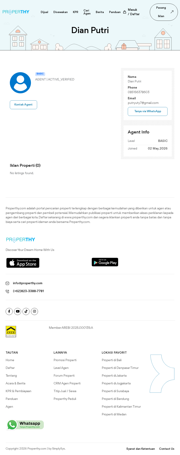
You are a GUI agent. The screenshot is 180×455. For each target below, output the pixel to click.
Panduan (12, 399)
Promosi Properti (65, 360)
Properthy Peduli (65, 399)
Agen (9, 406)
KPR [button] (75, 12)
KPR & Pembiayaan (18, 391)
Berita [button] (100, 12)
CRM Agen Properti (67, 383)
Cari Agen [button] (87, 12)
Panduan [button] (115, 12)
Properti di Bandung (115, 399)
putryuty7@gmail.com (143, 103)
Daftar (10, 368)
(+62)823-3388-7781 (28, 291)
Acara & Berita (15, 383)
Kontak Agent (23, 104)
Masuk (134, 12)
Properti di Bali (111, 360)
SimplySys (58, 448)
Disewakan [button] (60, 12)
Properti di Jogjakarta (116, 383)
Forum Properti (64, 375)
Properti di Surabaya (115, 391)
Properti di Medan (114, 414)
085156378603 (138, 92)
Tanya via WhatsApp (147, 111)
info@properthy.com (27, 283)
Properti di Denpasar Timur (120, 368)
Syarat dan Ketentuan (140, 448)
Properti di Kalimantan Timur (121, 406)
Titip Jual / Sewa (65, 391)
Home (10, 360)
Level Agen (61, 368)
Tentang (11, 375)
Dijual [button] (44, 12)
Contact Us (166, 448)
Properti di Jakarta (114, 375)
